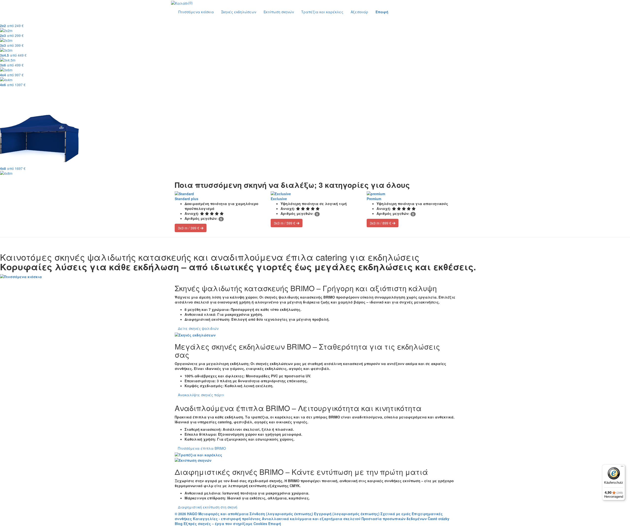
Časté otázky (438, 518)
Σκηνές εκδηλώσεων (238, 11)
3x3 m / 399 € (189, 227)
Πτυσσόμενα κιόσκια (196, 11)
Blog (179, 523)
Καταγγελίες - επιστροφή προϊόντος (227, 518)
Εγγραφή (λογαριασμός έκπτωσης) (347, 513)
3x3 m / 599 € (285, 223)
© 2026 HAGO (186, 513)
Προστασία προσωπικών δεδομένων (394, 518)
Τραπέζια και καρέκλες (322, 11)
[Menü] (622, 467)
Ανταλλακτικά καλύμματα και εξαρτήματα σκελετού (311, 518)
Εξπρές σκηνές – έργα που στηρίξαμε (218, 523)
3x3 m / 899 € (381, 223)
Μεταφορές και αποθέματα (223, 513)
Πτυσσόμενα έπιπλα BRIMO (202, 448)
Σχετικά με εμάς (395, 513)
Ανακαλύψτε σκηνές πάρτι (201, 394)
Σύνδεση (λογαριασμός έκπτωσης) (282, 513)
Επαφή (274, 523)
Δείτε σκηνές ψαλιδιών (198, 328)
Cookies (260, 523)
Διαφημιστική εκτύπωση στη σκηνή (207, 507)
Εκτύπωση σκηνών (279, 11)
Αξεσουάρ (359, 11)
